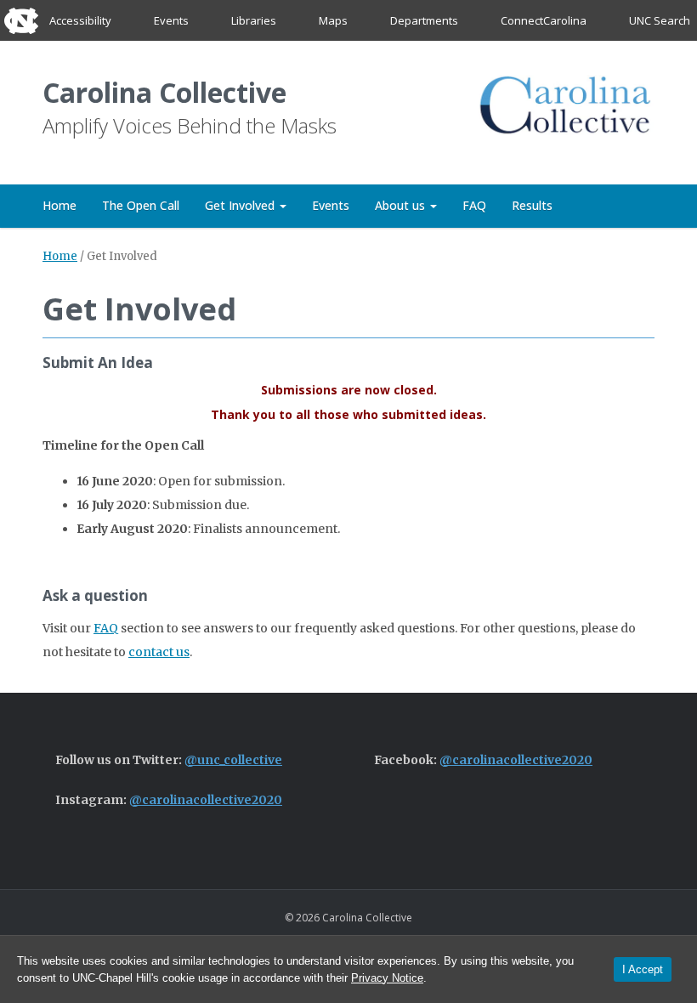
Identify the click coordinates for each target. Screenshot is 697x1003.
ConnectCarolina (543, 20)
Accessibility (80, 20)
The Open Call (140, 205)
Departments (424, 20)
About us (401, 205)
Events (171, 20)
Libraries (253, 20)
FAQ (474, 205)
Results (532, 205)
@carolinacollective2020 (515, 760)
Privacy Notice (387, 978)
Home (59, 205)
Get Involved (241, 205)
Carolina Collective (164, 92)
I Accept (642, 969)
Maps (333, 20)
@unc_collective (233, 760)
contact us (159, 652)
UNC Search (659, 20)
